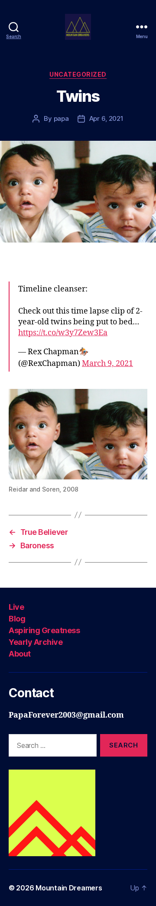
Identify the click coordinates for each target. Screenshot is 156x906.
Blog (17, 618)
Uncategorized (78, 74)
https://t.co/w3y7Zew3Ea (62, 333)
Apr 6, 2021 (106, 118)
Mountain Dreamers (69, 887)
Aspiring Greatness (44, 630)
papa (61, 118)
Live (16, 607)
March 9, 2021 (107, 364)
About (20, 653)
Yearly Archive (35, 642)
